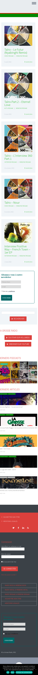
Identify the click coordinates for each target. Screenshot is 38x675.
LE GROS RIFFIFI (4, 364)
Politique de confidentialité (24, 672)
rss (28, 528)
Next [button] (35, 373)
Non (12, 672)
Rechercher (19, 319)
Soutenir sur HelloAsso (19, 337)
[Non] (36, 669)
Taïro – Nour (12, 202)
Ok (8, 672)
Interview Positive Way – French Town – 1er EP (17, 249)
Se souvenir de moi (9, 562)
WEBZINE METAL (11, 477)
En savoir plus (28, 62)
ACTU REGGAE (8, 108)
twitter (13, 528)
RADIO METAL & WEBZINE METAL (16, 590)
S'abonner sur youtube (19, 344)
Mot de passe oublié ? (8, 575)
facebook (18, 528)
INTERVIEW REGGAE (10, 162)
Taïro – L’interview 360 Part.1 (18, 157)
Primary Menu (34, 3)
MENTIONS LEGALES (10, 521)
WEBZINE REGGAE (22, 56)
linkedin (23, 528)
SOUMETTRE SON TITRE (11, 517)
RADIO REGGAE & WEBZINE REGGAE (17, 594)
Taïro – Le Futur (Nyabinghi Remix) (15, 51)
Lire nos (9, 291)
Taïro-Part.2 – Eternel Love (17, 103)
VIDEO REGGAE (9, 56)
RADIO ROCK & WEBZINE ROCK (15, 585)
